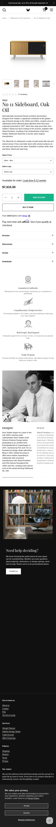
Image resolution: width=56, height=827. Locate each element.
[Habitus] (28, 9)
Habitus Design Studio (11, 731)
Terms (4, 758)
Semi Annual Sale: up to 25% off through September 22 (28, 3)
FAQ (4, 712)
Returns (5, 754)
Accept (26, 806)
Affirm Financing (8, 738)
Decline (26, 813)
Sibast (4, 100)
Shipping (6, 751)
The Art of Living (8, 715)
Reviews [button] (6, 236)
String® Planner (8, 728)
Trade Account (8, 735)
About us (5, 705)
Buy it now (28, 207)
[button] (4, 10)
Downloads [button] (7, 262)
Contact (5, 709)
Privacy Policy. (33, 798)
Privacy (5, 761)
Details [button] (5, 253)
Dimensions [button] (7, 244)
